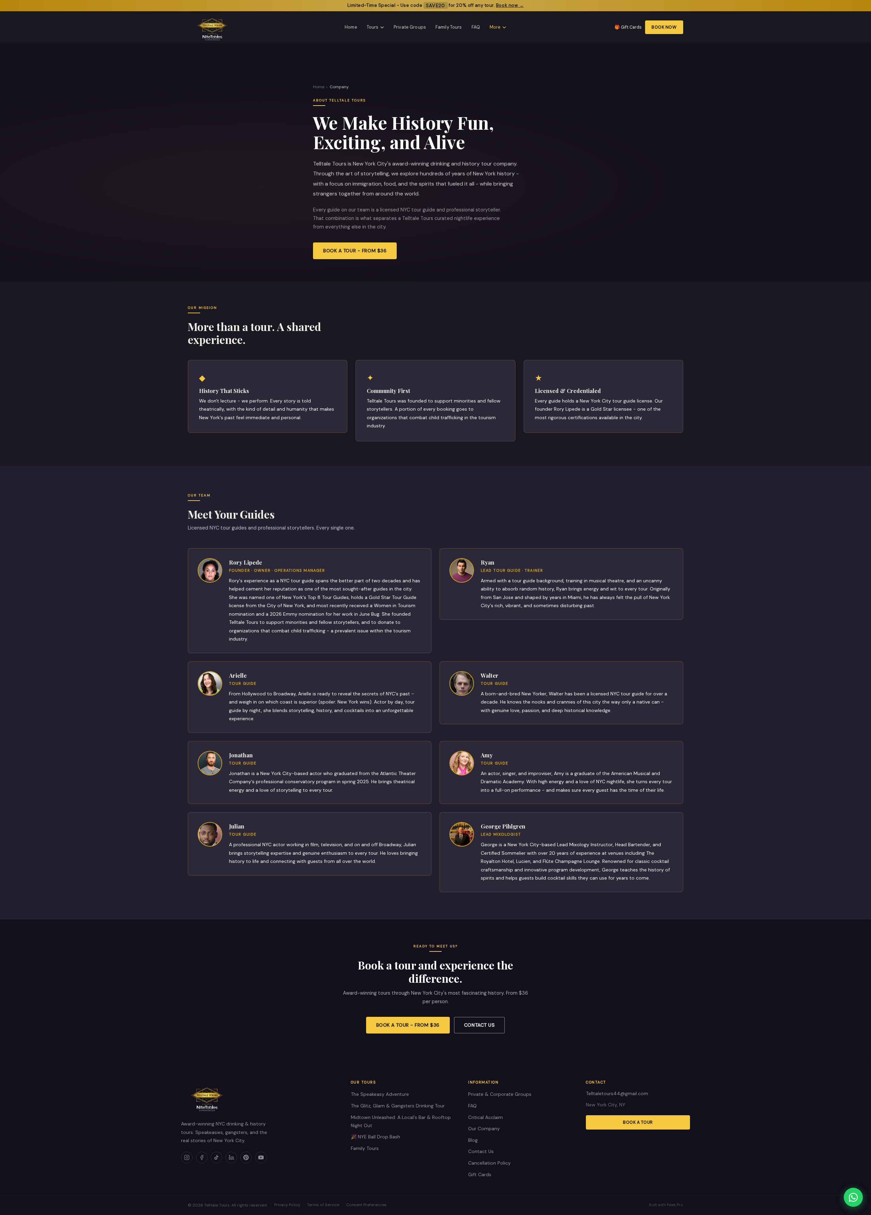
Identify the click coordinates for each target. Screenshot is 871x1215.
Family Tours (449, 27)
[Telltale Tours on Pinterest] (246, 1157)
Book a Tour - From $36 (355, 251)
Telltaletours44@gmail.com (617, 1093)
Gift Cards (479, 1174)
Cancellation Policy (489, 1163)
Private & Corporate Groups (499, 1094)
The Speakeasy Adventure (380, 1094)
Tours (373, 27)
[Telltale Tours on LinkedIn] (231, 1157)
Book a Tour (638, 1122)
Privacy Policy (287, 1205)
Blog (473, 1140)
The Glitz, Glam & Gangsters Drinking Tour (398, 1106)
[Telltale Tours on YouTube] (261, 1157)
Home (351, 27)
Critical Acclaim (485, 1117)
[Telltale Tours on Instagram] (187, 1157)
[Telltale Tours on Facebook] (202, 1157)
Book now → (510, 5)
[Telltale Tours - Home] (212, 27)
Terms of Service (323, 1205)
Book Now (664, 27)
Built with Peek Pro (666, 1205)
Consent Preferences (366, 1205)
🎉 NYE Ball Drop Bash (375, 1137)
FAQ (476, 27)
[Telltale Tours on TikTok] (216, 1157)
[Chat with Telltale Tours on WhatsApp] (853, 1197)
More (495, 27)
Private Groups (410, 27)
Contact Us (479, 1025)
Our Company (484, 1128)
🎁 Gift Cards (628, 27)
